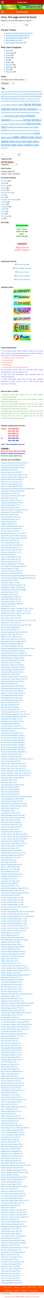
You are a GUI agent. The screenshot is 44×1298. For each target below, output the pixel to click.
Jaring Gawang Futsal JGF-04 (11, 1280)
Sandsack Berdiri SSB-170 (10, 1142)
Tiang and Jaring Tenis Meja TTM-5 (12, 937)
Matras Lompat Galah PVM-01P (12, 486)
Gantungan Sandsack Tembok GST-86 (14, 806)
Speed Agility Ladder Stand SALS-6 (13, 1090)
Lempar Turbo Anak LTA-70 (10, 531)
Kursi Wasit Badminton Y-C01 (11, 547)
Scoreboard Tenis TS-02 (9, 879)
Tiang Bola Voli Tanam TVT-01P (11, 1055)
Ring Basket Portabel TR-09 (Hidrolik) (13, 590)
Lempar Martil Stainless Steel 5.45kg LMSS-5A (16, 1024)
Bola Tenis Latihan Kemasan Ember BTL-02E (16, 625)
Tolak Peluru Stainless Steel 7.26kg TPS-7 (15, 1217)
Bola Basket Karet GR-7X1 (10, 630)
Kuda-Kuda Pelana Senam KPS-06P (13, 818)
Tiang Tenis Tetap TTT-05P (10, 514)
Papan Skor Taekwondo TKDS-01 (12, 1191)
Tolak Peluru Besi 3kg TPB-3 (10, 1278)
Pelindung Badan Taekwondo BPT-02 (13, 853)
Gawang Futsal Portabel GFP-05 (12, 801)
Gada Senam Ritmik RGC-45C (11, 824)
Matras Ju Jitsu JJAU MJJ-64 (11, 637)
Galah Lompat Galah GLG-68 (11, 557)
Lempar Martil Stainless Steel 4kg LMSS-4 (15, 1029)
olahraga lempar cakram (17, 124)
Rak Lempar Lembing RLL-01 (11, 1043)
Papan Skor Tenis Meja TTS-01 (11, 1257)
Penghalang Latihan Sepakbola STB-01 (14, 1226)
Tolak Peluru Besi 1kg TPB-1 (10, 895)
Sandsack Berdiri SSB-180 (10, 709)
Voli (7, 60)
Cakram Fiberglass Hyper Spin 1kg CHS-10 (15, 775)
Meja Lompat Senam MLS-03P (11, 1050)
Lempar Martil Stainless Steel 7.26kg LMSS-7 (16, 1020)
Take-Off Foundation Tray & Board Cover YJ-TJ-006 (18, 620)
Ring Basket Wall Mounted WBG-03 (13, 1163)
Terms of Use (7, 1287)
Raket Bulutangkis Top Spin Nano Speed (14, 940)
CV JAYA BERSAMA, (5, 1294)
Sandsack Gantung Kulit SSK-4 (11, 756)
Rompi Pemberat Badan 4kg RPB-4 (13, 738)
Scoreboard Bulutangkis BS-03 (11, 1182)
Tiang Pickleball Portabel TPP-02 (12, 503)
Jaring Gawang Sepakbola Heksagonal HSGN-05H (18, 575)
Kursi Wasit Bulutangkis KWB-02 (12, 1198)
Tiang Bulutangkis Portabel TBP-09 (12, 670)
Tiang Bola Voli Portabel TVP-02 (11, 1031)
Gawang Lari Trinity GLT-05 (10, 1064)
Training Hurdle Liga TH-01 (10, 1121)
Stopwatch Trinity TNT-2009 (10, 1245)
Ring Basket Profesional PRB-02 (12, 512)
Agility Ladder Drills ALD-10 (10, 1074)
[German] (6, 162)
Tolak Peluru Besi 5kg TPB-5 (10, 1273)
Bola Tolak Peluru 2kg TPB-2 (10, 1266)
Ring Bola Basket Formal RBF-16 (12, 479)
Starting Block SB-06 (8, 810)
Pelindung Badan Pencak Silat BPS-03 (14, 653)
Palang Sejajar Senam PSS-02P (12, 1015)
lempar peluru (5, 124)
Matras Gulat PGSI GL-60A (10, 1254)
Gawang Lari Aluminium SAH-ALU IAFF (14, 907)
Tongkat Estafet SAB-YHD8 (10, 674)
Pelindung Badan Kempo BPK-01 (12, 984)
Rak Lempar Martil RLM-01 (10, 1038)
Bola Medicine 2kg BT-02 (9, 498)
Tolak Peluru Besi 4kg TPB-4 (10, 1276)
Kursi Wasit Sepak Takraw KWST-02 (13, 1196)
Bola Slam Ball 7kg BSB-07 (10, 707)
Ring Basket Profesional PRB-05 (12, 644)
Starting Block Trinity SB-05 (10, 1095)
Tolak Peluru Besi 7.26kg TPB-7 (11, 1269)
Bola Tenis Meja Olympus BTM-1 (12, 1146)
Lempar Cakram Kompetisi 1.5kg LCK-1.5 (15, 928)
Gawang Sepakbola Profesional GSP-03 (19, 33)
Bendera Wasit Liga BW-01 (10, 1069)
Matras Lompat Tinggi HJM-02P (11, 484)
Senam (8, 55)
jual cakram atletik (15, 112)
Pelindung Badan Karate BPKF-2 (12, 850)
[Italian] (7, 162)
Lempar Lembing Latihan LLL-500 (12, 897)
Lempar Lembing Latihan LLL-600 (12, 900)
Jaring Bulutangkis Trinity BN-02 (11, 1283)
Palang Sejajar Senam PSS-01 (11, 1111)
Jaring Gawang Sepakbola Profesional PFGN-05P (17, 489)
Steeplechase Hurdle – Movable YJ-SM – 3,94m (17, 608)
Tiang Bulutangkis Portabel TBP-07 (12, 778)
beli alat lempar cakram (34, 91)
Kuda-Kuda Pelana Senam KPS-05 (12, 890)
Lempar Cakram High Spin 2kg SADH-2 (14, 834)
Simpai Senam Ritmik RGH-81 (11, 827)
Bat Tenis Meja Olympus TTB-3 (11, 1250)
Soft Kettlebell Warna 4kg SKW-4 (12, 700)
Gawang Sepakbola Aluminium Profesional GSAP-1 (18, 648)
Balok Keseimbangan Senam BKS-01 (13, 1106)
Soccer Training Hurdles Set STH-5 (13, 1132)
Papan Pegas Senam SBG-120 (11, 1231)
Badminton (9, 67)
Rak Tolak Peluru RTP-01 (9, 1041)
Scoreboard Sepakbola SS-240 (11, 982)
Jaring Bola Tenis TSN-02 (9, 594)
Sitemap (16, 1291)
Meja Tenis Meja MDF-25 (9, 684)
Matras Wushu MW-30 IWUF (10, 1149)
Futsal (3, 197)
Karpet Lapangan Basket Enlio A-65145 (14, 1177)
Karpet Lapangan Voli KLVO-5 (11, 973)
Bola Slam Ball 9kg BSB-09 (10, 702)
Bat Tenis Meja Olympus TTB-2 (11, 991)
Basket (8, 57)
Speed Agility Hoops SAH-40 (10, 933)
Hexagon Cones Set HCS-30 (10, 963)
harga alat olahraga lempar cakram (19, 101)
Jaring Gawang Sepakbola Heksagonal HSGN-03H (18, 578)
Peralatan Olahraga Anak (9, 199)
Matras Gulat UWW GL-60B (10, 867)
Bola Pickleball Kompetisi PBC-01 (12, 526)
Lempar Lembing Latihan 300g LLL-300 (14, 474)
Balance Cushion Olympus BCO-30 (13, 693)
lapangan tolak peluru (15, 116)
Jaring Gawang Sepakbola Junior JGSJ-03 (15, 714)
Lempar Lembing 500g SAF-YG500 (13, 660)
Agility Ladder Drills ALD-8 (9, 958)
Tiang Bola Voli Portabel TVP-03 (11, 719)
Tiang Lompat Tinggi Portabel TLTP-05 (13, 1222)
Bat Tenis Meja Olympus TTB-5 (11, 987)
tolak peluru (20, 137)
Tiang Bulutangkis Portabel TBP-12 (12, 686)
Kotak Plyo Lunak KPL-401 (10, 540)
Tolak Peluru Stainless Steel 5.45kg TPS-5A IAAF (17, 1003)
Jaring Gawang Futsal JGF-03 (11, 1097)
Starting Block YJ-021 (8, 606)
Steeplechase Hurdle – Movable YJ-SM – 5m (16, 611)
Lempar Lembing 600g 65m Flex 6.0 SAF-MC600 (17, 911)
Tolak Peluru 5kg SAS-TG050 (11, 662)
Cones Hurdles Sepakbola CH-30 (12, 1130)
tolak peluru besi (18, 141)
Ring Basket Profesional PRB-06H (12, 491)
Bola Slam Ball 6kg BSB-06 (10, 787)
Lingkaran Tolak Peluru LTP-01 (11, 876)
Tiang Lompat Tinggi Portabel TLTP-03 (13, 843)
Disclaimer (24, 1291)
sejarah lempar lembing (6, 133)
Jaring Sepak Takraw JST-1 (10, 848)
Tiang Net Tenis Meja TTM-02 (11, 1057)
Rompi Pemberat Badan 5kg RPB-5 (13, 740)
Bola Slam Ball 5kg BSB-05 (10, 789)
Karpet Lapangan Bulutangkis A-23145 (14, 1170)
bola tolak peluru (15, 94)
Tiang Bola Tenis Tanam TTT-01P (12, 1036)
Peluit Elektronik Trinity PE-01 (11, 1238)
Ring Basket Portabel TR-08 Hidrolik (13, 587)
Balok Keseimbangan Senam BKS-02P (14, 1034)
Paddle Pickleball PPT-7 (9, 521)
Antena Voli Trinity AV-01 (9, 1067)
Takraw (3, 211)
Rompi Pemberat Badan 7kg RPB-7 (13, 745)
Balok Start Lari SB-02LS (9, 1104)
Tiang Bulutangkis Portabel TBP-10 (12, 658)
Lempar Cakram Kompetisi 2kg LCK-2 (14, 926)
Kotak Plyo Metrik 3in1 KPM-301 (12, 545)
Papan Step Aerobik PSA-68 (10, 820)
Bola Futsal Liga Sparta (8, 860)
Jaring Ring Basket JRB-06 (10, 723)
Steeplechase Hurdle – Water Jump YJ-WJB (16, 613)
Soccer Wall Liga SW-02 (9, 1109)
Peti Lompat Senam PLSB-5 (10, 543)
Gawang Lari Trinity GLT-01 (10, 829)
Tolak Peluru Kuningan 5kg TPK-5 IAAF (14, 1186)
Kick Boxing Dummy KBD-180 (11, 1125)
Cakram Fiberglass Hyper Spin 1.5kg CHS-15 (16, 773)
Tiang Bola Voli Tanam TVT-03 (11, 977)
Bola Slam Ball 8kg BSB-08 (10, 705)
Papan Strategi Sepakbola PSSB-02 (13, 951)
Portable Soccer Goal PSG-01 (11, 1088)
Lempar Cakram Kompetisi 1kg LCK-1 (14, 930)
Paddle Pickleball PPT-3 (9, 524)
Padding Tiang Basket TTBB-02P (12, 604)
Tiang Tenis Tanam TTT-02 (10, 592)
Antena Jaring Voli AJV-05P (10, 507)
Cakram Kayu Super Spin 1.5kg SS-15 (14, 766)
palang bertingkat (15, 127)
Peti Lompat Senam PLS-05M (11, 615)
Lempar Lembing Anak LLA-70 (11, 552)
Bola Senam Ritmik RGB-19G (11, 599)
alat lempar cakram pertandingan (10, 91)
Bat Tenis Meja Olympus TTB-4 (11, 989)
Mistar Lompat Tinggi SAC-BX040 (12, 846)
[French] (4, 162)
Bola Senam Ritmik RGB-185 (11, 822)
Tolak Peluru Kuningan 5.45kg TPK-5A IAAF (15, 1005)
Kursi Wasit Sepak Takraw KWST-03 (13, 1193)
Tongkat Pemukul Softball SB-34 (12, 1153)
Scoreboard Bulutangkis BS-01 (11, 1264)
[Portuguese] (9, 162)
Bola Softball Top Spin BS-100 (11, 1161)
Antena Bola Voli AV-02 (8, 1207)
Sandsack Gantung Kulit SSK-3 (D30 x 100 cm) (17, 759)
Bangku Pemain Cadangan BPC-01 (13, 1179)
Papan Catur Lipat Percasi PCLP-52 (13, 639)
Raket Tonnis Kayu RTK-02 (10, 808)
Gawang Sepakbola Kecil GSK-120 (12, 1118)
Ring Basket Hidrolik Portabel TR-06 (13, 585)
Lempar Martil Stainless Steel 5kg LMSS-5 (15, 1027)
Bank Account (32, 1287)
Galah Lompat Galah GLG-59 (11, 561)
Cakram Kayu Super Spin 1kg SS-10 (13, 768)
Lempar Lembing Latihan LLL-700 (12, 902)
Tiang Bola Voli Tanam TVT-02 (11, 1052)
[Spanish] (13, 162)
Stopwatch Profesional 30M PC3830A (13, 1243)
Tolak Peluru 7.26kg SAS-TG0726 (12, 665)
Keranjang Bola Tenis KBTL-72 (11, 597)
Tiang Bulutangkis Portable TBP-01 (17, 38)
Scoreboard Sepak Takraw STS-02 (12, 1203)
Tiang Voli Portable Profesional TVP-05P (14, 510)
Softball (3, 209)
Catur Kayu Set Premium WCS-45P (13, 496)
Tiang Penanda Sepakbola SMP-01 (12, 1224)
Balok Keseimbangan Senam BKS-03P (14, 538)
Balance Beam (24, 91)
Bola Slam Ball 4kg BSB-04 (10, 792)
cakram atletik (24, 94)
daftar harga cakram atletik (35, 94)
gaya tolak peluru (29, 98)
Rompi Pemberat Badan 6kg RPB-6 (13, 742)
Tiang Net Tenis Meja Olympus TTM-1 (13, 1099)
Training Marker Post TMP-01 (11, 1229)
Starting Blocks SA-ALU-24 (10, 493)
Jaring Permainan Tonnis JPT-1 (11, 726)
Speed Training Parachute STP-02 (12, 1083)
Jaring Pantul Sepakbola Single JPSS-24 (14, 888)
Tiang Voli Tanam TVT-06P (10, 568)
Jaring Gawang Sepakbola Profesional (14, 716)
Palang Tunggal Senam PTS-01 (11, 1059)
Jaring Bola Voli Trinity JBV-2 (10, 881)
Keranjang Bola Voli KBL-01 (10, 1017)
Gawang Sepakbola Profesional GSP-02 (14, 632)
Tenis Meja (9, 72)
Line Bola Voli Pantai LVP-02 (10, 519)
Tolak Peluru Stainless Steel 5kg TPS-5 (14, 1215)
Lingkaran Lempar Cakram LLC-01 (12, 1001)
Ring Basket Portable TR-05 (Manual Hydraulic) (17, 994)
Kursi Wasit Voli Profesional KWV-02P (13, 566)
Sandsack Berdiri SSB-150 (10, 1139)
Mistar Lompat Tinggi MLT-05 (10, 627)
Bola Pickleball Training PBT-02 (11, 528)
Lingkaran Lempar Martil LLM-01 (12, 874)
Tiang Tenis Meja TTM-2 (9, 780)
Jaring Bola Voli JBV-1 (8, 731)
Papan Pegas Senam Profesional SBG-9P (15, 1128)
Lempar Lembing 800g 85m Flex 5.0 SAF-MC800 (17, 916)
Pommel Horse (35, 130)
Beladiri (8, 62)
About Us (16, 1287)
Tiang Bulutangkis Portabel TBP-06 (12, 799)
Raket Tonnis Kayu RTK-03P (10, 761)
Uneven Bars (4, 148)
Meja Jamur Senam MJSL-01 (11, 622)
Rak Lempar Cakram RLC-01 (11, 1045)
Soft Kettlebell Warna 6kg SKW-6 (12, 698)
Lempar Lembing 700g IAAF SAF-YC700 (14, 914)
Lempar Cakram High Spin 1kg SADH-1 (14, 839)
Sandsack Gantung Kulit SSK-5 (11, 754)
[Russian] (11, 162)
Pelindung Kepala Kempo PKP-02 (12, 855)
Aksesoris (9, 65)
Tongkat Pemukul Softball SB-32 (12, 1156)
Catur (3, 195)
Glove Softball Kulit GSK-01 (10, 872)
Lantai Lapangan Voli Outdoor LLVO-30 (14, 966)
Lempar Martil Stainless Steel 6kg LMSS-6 (15, 1022)
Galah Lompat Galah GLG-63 (11, 559)
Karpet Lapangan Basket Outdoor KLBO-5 (15, 975)
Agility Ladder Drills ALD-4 (9, 961)
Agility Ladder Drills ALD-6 (9, 1076)
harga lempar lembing (24, 109)
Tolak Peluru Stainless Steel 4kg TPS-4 (14, 1212)
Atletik (8, 50)
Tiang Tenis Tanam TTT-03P (10, 583)
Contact (23, 1287)
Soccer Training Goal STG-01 (11, 1081)
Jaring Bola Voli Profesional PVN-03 (13, 1252)
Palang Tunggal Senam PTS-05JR (12, 564)
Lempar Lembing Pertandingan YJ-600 (14, 919)
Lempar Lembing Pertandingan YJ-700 (14, 921)
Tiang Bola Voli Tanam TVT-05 (11, 601)
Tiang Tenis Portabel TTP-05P (11, 500)
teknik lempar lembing (28, 133)
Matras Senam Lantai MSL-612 (11, 550)
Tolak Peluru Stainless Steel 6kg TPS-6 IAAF (16, 1165)
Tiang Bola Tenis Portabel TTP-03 (12, 721)
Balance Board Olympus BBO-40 (12, 691)
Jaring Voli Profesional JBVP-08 (11, 573)
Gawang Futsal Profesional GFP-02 (17, 35)
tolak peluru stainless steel (25, 145)
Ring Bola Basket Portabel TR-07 (12, 733)
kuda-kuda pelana (25, 112)
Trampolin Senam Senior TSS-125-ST (13, 533)
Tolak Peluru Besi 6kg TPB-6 (10, 1271)
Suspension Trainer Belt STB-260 (12, 956)
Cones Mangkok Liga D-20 (10, 935)
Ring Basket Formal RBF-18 (10, 1205)
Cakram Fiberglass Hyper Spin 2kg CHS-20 (15, 771)
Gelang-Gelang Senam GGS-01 (11, 944)
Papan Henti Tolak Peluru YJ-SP (12, 998)
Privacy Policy (33, 1291)
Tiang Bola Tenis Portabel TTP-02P (12, 841)
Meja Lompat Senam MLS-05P (16, 42)
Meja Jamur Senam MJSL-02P (11, 482)
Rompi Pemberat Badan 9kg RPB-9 (13, 749)
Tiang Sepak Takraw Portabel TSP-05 (13, 641)
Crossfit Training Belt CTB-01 (10, 949)
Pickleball (4, 202)
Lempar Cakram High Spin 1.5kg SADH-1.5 (15, 836)
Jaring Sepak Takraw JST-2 (10, 886)
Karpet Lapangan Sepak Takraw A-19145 (14, 1172)
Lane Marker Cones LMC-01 (10, 1137)
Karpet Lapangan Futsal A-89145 (12, 1168)
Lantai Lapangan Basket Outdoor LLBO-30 (15, 970)
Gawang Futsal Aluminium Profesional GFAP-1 (16, 655)
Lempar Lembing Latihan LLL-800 (12, 904)
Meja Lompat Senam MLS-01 (11, 1116)
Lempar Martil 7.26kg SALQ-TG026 (13, 667)
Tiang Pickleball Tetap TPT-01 (11, 505)
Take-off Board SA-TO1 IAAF (10, 857)
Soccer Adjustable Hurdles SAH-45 (12, 1135)
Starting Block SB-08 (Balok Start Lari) (14, 536)
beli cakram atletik (6, 94)
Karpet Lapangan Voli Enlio (10, 1175)
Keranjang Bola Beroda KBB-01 (11, 1048)
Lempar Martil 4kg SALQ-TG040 (12, 672)
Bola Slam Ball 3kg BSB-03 (10, 794)
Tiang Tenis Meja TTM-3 (9, 782)
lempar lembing (32, 119)
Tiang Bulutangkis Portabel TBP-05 (12, 947)
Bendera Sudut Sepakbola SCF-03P (13, 954)
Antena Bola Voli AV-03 (8, 1114)
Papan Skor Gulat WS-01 (9, 1189)
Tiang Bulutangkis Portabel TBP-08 (12, 785)
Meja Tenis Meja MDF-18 (9, 883)
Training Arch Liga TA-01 (9, 1123)
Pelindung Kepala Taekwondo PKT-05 (13, 688)
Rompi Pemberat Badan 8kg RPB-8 (13, 747)
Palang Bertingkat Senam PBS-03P (13, 815)
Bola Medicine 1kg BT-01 (14, 40)
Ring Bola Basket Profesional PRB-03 (13, 728)
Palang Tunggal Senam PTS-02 (11, 864)
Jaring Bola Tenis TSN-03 (9, 580)
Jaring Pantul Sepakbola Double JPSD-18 (15, 893)
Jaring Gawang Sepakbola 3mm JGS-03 (14, 1247)
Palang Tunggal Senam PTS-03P (12, 1008)
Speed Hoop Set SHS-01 (9, 1092)
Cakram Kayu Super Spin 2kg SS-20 (13, 763)
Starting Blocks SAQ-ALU (9, 909)
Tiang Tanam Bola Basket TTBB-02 (12, 651)
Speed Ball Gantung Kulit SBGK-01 (12, 1078)
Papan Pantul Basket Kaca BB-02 (12, 980)
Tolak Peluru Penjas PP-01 (10, 1219)
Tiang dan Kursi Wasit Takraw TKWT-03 (14, 679)
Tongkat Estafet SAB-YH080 (10, 942)
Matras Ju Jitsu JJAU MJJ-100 (11, 634)
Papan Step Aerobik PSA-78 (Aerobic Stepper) (16, 796)
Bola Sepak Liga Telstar (9, 862)
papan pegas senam (25, 130)
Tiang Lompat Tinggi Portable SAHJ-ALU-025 (16, 1012)
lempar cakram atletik (17, 120)
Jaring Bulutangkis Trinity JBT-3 (11, 832)
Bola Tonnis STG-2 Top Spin (10, 869)
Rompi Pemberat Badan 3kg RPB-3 (13, 735)
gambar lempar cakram (17, 98)
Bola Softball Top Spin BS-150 (11, 1158)
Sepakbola (9, 53)
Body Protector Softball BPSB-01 (12, 1071)
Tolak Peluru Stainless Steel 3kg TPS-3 (14, 1210)
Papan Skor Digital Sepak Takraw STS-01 (15, 1200)
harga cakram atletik (14, 105)
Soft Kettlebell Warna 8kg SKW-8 (12, 695)
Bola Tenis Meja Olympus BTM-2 (12, 1144)
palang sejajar (28, 127)
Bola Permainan (6, 192)
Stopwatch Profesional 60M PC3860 (13, 1240)
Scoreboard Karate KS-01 (9, 1259)
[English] (2, 162)
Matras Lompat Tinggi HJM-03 (11, 1184)
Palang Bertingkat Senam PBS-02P (13, 1010)
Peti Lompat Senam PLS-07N (11, 618)
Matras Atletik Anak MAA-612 (11, 517)
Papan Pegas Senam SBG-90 (11, 1233)
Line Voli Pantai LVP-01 (8, 1062)
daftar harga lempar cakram (8, 96)
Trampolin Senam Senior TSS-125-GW (14, 676)
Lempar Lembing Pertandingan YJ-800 (14, 923)
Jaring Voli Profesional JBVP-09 (11, 571)
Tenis (7, 69)
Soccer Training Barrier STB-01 (11, 1102)
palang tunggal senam (13, 130)
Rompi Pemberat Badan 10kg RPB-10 (14, 752)
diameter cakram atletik (23, 96)
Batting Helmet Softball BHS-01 (11, 1151)
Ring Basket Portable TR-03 (10, 996)
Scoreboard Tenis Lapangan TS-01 (12, 1262)
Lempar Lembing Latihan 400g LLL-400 (14, 477)
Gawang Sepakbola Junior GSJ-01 (12, 681)
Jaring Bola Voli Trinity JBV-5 (10, 813)
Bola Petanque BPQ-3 (8, 554)
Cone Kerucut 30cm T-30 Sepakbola (13, 1236)
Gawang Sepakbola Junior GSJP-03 (13, 712)
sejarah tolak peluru (18, 133)
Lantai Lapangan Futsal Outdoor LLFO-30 (15, 968)
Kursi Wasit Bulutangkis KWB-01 (12, 646)
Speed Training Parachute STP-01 (12, 1085)
